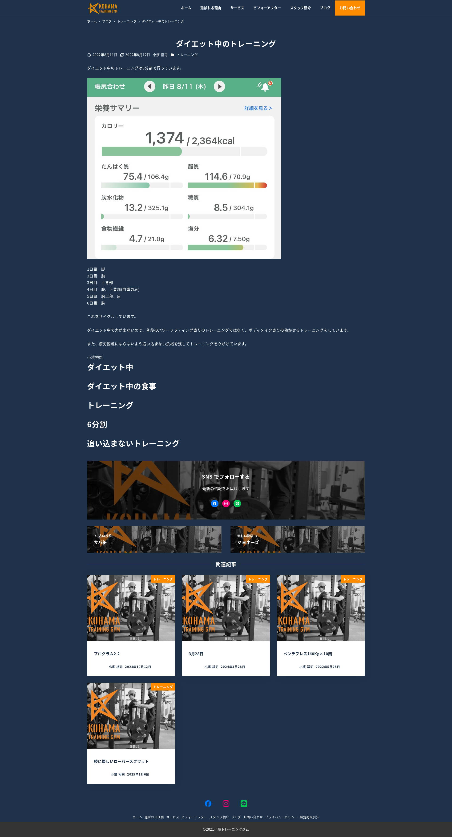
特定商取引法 (309, 817)
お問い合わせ (253, 817)
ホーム (137, 817)
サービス (172, 817)
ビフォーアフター (194, 817)
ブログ (236, 817)
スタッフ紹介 (219, 817)
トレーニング (187, 54)
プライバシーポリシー (281, 817)
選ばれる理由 (154, 817)
